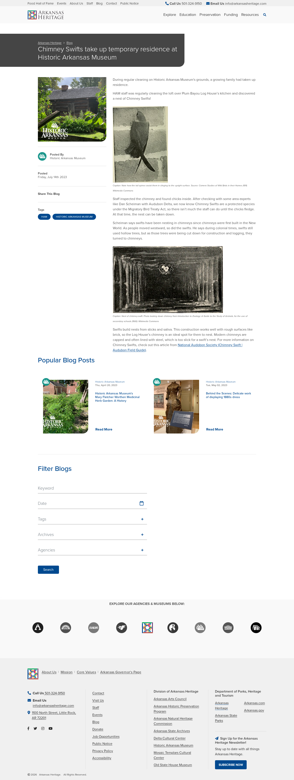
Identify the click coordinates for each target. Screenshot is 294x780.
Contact (111, 3)
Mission (67, 672)
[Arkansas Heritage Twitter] (35, 728)
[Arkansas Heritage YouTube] (50, 728)
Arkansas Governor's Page (120, 672)
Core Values (86, 672)
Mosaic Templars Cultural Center (172, 755)
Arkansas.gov (254, 710)
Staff (90, 3)
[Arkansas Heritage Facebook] (28, 728)
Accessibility (101, 758)
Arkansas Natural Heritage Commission (173, 721)
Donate (97, 729)
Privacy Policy (102, 751)
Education (187, 14)
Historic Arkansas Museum (173, 745)
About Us (76, 3)
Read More (103, 429)
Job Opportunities (105, 736)
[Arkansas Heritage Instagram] (43, 728)
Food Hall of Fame (41, 3)
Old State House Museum (173, 765)
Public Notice (129, 3)
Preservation (210, 14)
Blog (99, 3)
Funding (231, 14)
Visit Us (98, 700)
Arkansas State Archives (172, 731)
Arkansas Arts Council (170, 699)
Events (61, 3)
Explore (169, 14)
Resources (250, 14)
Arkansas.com (254, 703)
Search (48, 570)
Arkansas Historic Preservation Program (176, 709)
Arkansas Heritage (50, 43)
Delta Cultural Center (170, 738)
